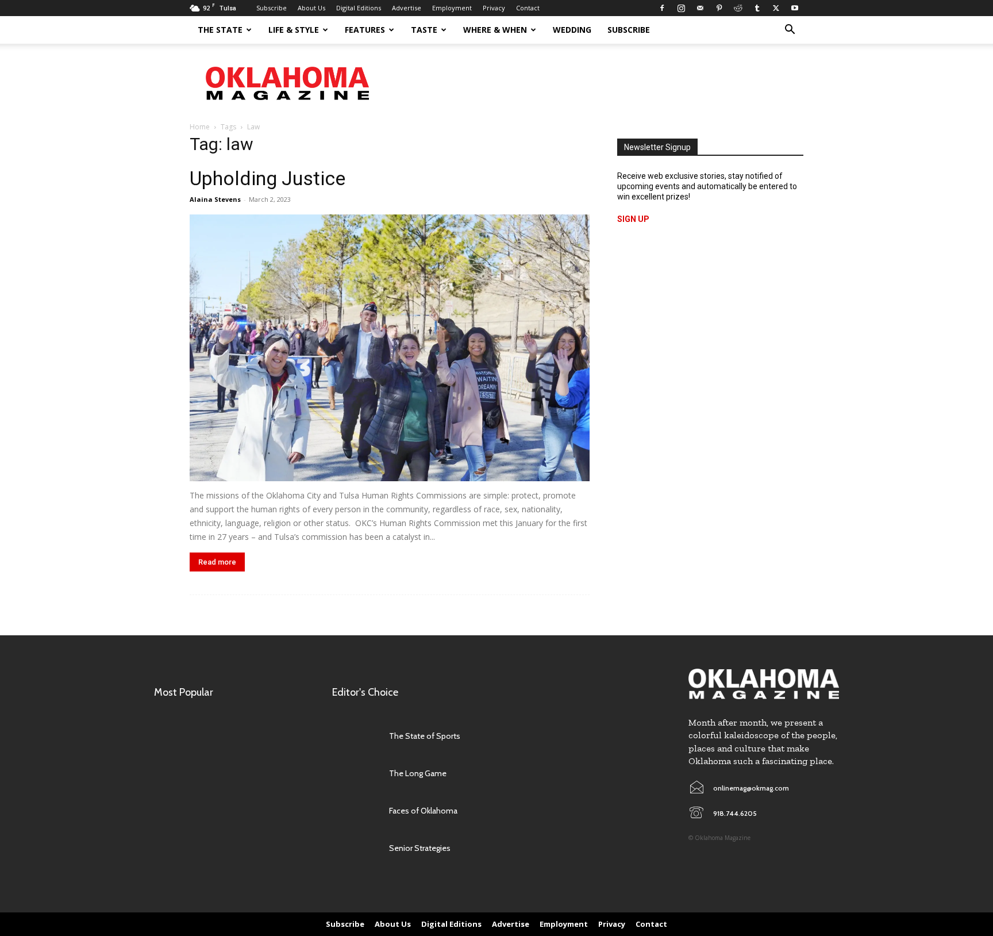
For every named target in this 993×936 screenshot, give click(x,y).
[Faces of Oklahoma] (355, 811)
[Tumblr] (756, 8)
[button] (789, 30)
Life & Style (293, 29)
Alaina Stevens (215, 199)
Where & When (495, 29)
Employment (452, 7)
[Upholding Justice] (390, 347)
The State (220, 29)
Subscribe (271, 7)
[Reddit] (737, 8)
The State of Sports (424, 736)
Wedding (572, 29)
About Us (311, 7)
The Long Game (418, 773)
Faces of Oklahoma (423, 810)
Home (200, 127)
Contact (528, 7)
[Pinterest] (719, 8)
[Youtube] (794, 8)
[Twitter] (775, 8)
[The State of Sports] (355, 736)
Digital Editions (358, 7)
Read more (217, 562)
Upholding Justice (267, 178)
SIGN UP (633, 219)
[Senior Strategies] (355, 848)
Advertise (406, 7)
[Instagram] (681, 8)
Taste (424, 29)
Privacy (494, 7)
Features (365, 29)
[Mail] (700, 8)
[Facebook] (662, 8)
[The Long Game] (355, 773)
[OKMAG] (763, 684)
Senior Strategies (420, 848)
